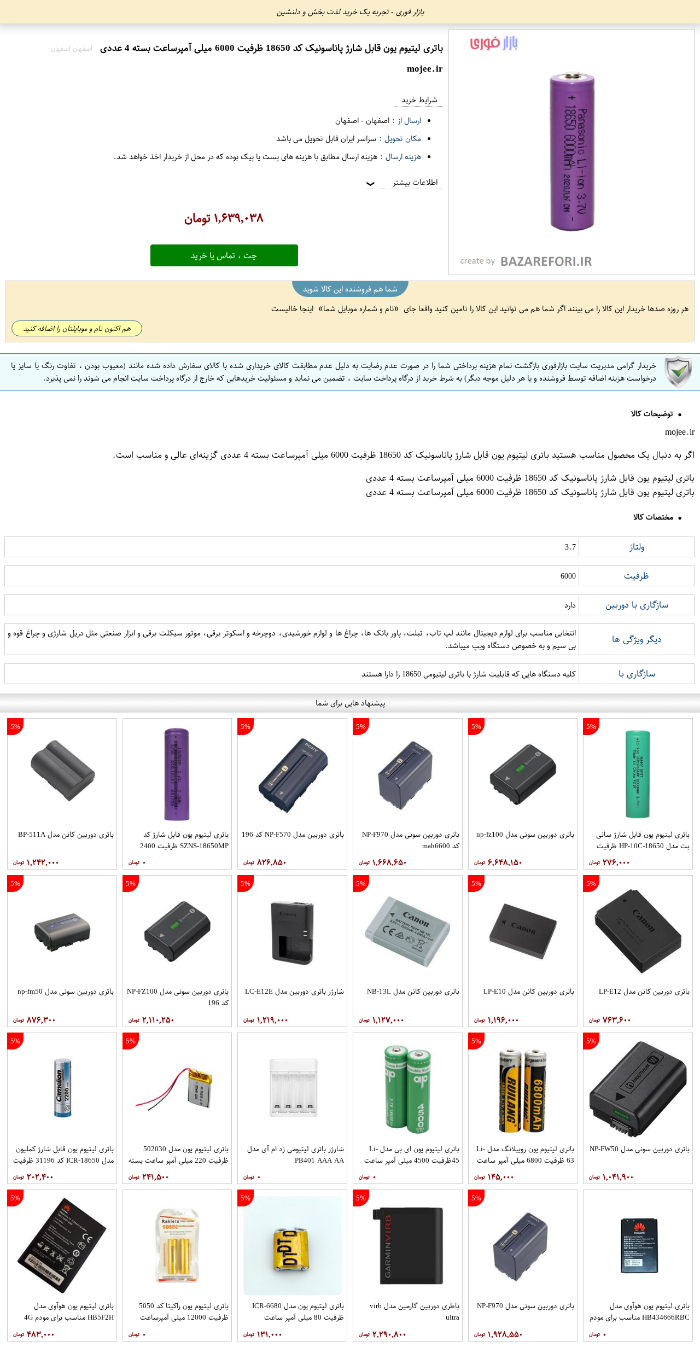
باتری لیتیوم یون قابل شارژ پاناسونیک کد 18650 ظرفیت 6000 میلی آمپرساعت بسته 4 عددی (384, 455)
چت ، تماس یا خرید (224, 255)
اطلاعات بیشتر (401, 182)
